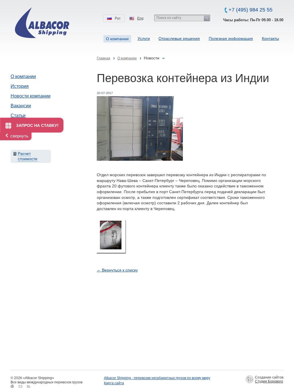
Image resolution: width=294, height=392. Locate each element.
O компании (117, 38)
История (20, 86)
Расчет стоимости (27, 156)
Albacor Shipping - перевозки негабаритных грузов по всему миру (157, 378)
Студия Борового (269, 381)
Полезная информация (231, 38)
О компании (23, 76)
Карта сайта (114, 383)
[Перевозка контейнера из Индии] (111, 236)
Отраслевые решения (179, 38)
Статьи (18, 115)
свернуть (19, 135)
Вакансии (21, 105)
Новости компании (31, 96)
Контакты (270, 38)
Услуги (144, 38)
